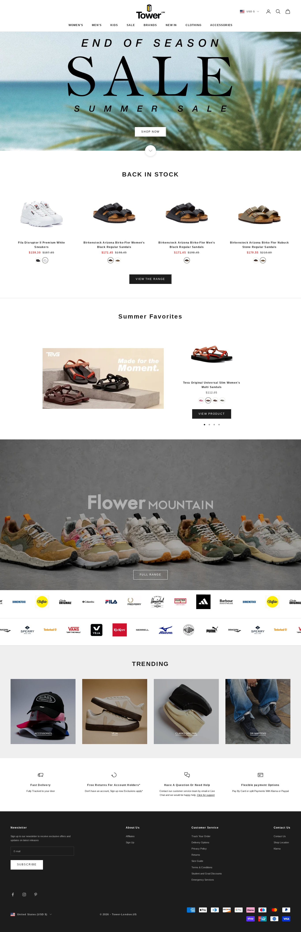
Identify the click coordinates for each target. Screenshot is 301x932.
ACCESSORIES (221, 25)
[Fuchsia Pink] (201, 400)
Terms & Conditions (201, 867)
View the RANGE (150, 279)
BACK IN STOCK (150, 174)
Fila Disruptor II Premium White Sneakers (41, 245)
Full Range (150, 574)
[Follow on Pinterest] (35, 894)
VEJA (115, 733)
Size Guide (197, 861)
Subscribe (27, 864)
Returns (195, 854)
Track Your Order (200, 836)
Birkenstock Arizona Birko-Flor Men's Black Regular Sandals (186, 245)
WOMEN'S (76, 25)
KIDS (114, 25)
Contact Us (280, 836)
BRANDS (150, 25)
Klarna (277, 848)
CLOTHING (193, 25)
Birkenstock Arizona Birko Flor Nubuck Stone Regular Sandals (259, 245)
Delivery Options (200, 842)
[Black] (38, 260)
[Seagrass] (222, 400)
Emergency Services (202, 879)
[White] (45, 260)
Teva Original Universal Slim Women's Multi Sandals (211, 385)
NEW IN (171, 25)
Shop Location (281, 842)
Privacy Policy (199, 848)
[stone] (118, 260)
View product (212, 413)
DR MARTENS (258, 733)
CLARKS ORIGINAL (186, 733)
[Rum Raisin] (215, 400)
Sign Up (130, 842)
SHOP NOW (150, 131)
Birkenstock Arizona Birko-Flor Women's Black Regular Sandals (114, 245)
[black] (111, 260)
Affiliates (130, 836)
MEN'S (97, 25)
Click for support (206, 795)
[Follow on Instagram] (24, 894)
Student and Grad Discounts (206, 873)
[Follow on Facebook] (13, 894)
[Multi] (208, 400)
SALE (131, 25)
